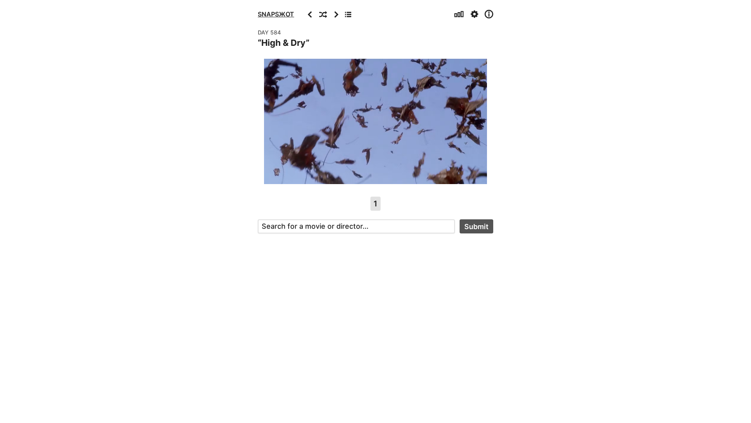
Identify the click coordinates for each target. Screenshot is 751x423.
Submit (476, 226)
